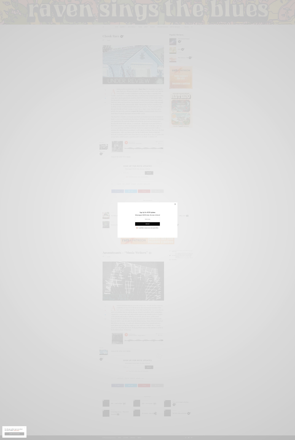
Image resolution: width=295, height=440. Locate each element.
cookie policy (16, 430)
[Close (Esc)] (175, 205)
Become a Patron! (155, 215)
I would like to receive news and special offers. (148, 227)
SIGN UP (147, 224)
